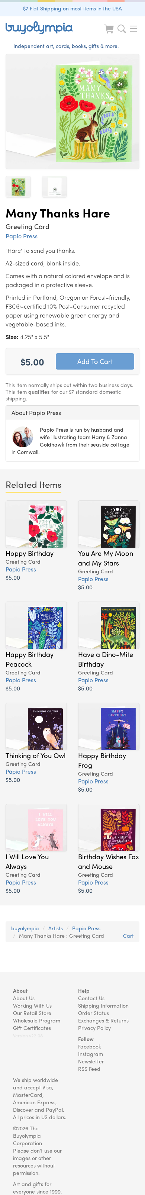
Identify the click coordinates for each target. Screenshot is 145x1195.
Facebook (89, 1046)
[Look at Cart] (110, 33)
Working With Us (32, 1005)
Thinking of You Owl (35, 755)
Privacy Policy (94, 1027)
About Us (24, 998)
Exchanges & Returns (103, 1020)
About (20, 990)
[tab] (72, 413)
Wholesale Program (36, 1020)
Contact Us (91, 998)
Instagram (90, 1053)
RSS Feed (89, 1068)
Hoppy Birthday (30, 553)
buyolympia (25, 928)
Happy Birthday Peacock (30, 659)
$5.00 (13, 577)
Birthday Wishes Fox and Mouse (108, 861)
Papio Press (22, 236)
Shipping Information (103, 1005)
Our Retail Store (32, 1013)
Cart (128, 935)
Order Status (93, 1013)
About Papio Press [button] (36, 412)
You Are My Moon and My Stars (105, 557)
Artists (55, 928)
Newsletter (91, 1061)
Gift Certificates (32, 1027)
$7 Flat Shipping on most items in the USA (72, 8)
